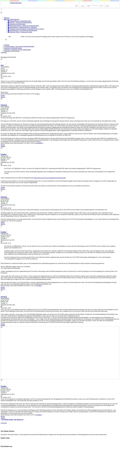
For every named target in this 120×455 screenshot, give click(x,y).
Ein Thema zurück (7, 419)
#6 (1, 306)
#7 (1, 396)
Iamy (2, 65)
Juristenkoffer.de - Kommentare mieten (20, 21)
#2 (1, 114)
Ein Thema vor (18, 419)
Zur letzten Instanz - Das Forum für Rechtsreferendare (19, 46)
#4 (1, 206)
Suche (7, 17)
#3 (1, 164)
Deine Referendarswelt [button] (12, 19)
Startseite (6, 45)
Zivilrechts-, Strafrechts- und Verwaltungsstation (17, 49)
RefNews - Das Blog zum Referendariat (20, 22)
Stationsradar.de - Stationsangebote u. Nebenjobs (23, 27)
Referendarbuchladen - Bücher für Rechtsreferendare (24, 25)
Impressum (5, 453)
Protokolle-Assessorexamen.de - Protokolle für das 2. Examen (26, 29)
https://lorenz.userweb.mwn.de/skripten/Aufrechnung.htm (50, 178)
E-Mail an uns (6, 450)
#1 (1, 75)
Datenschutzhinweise (18, 450)
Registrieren (16, 36)
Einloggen (5, 36)
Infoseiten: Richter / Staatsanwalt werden (20, 32)
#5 (1, 241)
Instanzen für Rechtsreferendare (13, 48)
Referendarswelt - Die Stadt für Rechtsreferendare (23, 30)
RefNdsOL (4, 105)
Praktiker (4, 154)
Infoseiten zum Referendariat (17, 24)
